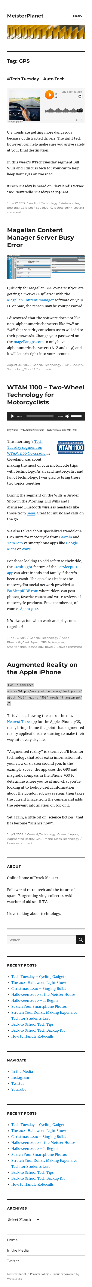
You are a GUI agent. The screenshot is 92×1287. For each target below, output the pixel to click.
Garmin (65, 537)
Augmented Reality (20, 838)
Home (12, 1240)
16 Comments (42, 369)
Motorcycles (56, 642)
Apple (74, 834)
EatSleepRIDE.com (22, 591)
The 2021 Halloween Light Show (38, 982)
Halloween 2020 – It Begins (34, 1000)
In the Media (22, 1071)
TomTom (15, 543)
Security (77, 365)
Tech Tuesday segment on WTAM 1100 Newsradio (26, 447)
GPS (49, 207)
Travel (49, 646)
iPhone (48, 838)
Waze (26, 549)
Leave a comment (69, 646)
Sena (31, 513)
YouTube (18, 1089)
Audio (33, 203)
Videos (61, 834)
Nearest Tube (18, 721)
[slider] (77, 416)
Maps (58, 838)
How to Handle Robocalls (32, 1036)
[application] (46, 416)
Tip (26, 369)
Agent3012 (29, 609)
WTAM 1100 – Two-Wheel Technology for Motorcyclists (45, 395)
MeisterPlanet (25, 16)
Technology (49, 203)
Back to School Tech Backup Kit (38, 1030)
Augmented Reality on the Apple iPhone (42, 668)
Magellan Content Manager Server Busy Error (40, 237)
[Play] (12, 416)
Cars (24, 207)
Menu (78, 15)
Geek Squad (36, 207)
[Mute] (67, 416)
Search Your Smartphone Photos (39, 1006)
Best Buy (13, 207)
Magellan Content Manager (30, 300)
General (38, 365)
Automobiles (70, 203)
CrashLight (23, 567)
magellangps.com (29, 342)
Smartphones (16, 646)
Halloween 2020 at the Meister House (43, 994)
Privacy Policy (39, 1274)
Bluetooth (14, 642)
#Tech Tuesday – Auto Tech (36, 78)
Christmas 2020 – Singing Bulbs (38, 988)
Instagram (20, 1077)
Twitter (17, 1083)
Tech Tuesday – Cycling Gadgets (38, 976)
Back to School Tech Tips (32, 1024)
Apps (65, 637)
